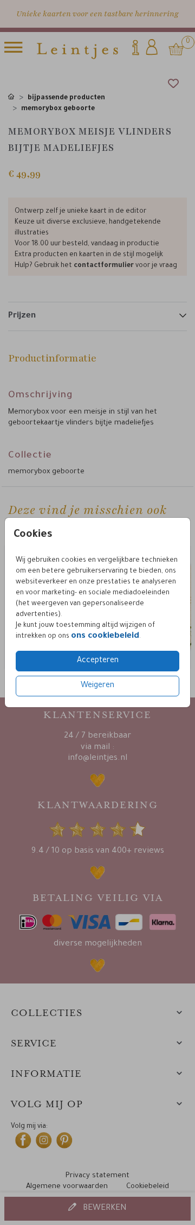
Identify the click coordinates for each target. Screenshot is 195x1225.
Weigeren (97, 686)
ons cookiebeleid (105, 636)
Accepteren (98, 661)
